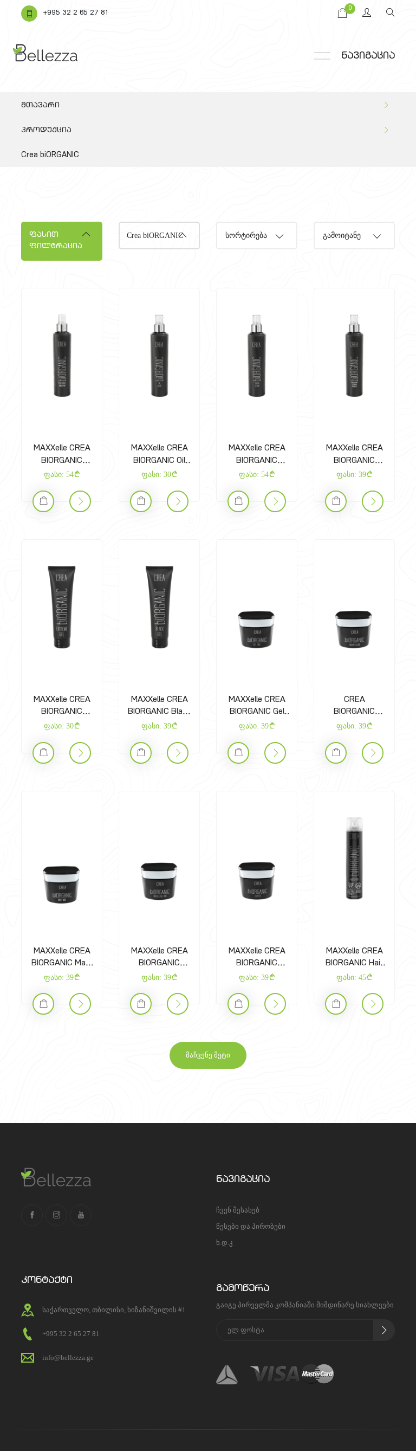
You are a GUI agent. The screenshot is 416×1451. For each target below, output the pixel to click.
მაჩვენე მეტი (208, 1055)
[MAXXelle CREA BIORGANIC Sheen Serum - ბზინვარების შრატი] (257, 356)
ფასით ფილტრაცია (55, 240)
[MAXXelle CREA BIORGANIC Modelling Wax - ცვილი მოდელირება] (159, 859)
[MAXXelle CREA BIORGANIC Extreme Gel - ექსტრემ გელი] (62, 608)
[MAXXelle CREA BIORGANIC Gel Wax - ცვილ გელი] (257, 608)
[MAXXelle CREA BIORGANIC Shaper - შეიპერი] (257, 859)
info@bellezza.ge (68, 1357)
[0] (342, 13)
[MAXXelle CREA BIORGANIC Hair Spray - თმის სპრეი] (354, 859)
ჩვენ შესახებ (237, 1210)
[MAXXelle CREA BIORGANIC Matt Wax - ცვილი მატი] (62, 859)
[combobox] (256, 235)
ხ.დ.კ (224, 1243)
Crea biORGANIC (50, 155)
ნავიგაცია (368, 56)
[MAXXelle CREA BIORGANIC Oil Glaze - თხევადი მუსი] (159, 356)
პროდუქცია (46, 130)
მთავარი (40, 105)
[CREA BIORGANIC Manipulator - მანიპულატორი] (354, 608)
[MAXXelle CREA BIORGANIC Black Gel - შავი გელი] (159, 608)
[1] (384, 1330)
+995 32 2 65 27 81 (75, 13)
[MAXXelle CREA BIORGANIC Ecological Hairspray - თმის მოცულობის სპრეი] (62, 356)
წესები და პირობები (250, 1226)
